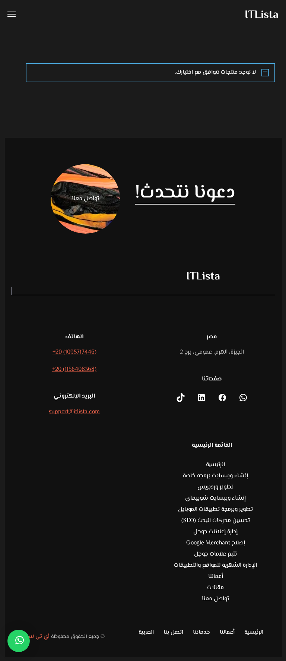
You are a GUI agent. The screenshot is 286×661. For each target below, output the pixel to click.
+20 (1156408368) (74, 369)
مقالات (215, 587)
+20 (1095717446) (74, 352)
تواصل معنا (215, 599)
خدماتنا (201, 632)
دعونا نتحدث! (185, 193)
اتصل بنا (173, 632)
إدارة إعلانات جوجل (215, 532)
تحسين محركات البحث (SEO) (215, 520)
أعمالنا (215, 576)
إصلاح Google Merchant (215, 543)
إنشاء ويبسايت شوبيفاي (215, 498)
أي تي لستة (36, 637)
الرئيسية (215, 464)
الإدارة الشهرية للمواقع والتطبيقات (215, 565)
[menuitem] (146, 633)
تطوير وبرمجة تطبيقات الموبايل (215, 509)
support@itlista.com (74, 412)
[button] (18, 641)
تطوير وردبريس (215, 487)
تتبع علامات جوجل (215, 554)
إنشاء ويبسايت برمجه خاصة (215, 476)
